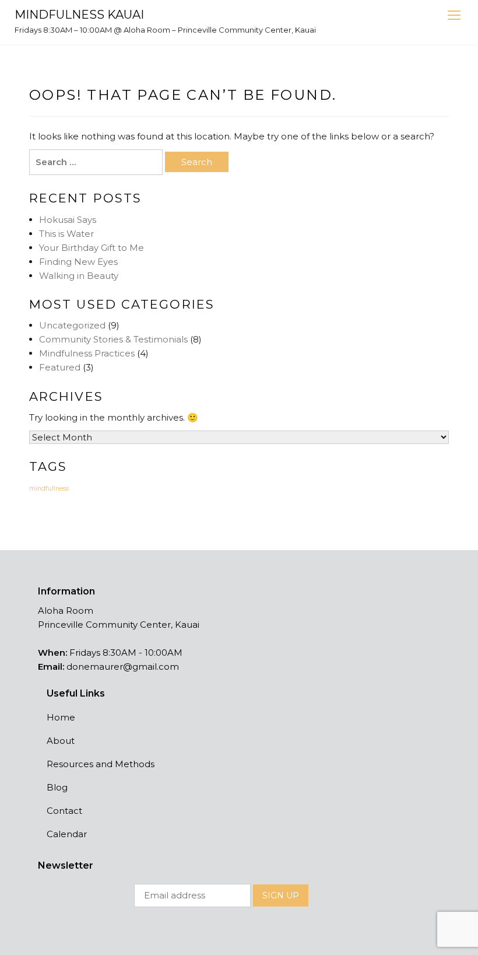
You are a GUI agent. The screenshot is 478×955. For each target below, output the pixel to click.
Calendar (67, 833)
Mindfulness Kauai (79, 15)
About (61, 740)
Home (61, 717)
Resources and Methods (100, 763)
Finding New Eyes (78, 261)
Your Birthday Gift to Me (91, 247)
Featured (59, 367)
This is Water (66, 233)
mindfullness (49, 488)
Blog (57, 787)
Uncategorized (72, 325)
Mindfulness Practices (87, 353)
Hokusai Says (67, 219)
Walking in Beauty (78, 275)
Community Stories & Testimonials (113, 339)
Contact (64, 810)
